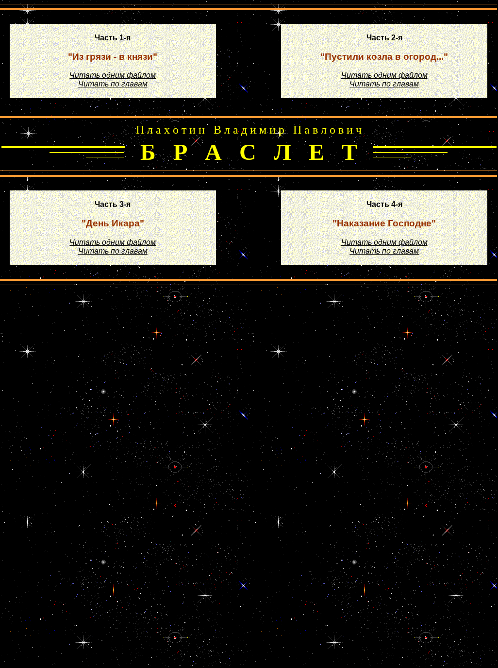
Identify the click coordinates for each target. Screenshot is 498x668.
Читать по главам (113, 84)
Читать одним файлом (112, 75)
